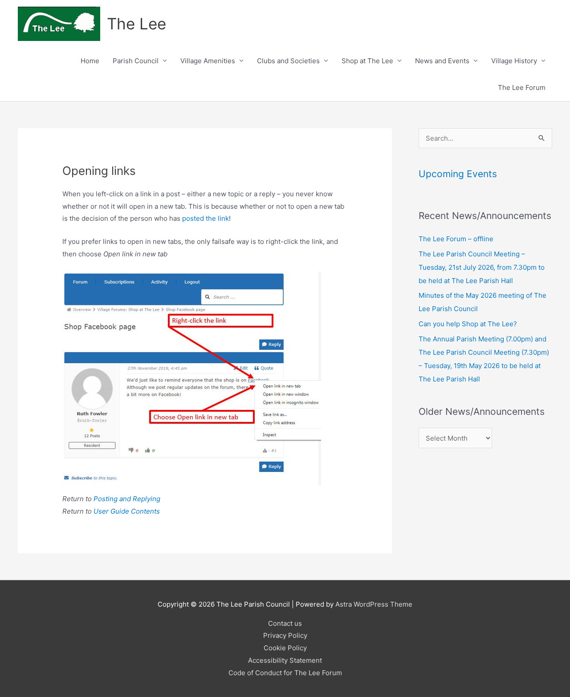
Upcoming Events (458, 173)
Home (90, 61)
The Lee (136, 23)
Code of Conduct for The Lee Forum (285, 673)
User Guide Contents (127, 511)
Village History (514, 61)
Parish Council (136, 61)
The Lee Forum (522, 87)
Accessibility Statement (285, 660)
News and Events (442, 61)
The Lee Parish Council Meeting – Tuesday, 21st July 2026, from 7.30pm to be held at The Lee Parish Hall (482, 267)
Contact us (285, 623)
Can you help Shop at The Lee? (468, 324)
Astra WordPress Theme (373, 604)
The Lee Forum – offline (456, 239)
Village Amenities (207, 61)
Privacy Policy (285, 635)
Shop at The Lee (367, 61)
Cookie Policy (285, 648)
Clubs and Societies (288, 61)
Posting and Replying (127, 498)
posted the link (205, 218)
